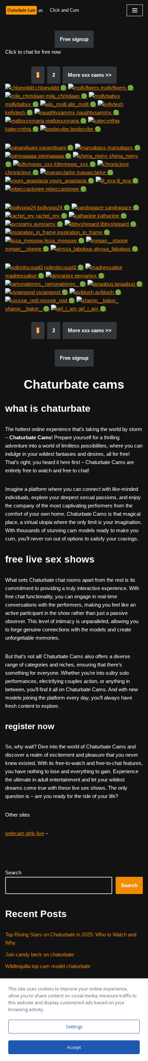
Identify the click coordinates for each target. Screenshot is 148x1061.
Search (13, 872)
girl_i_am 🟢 (91, 309)
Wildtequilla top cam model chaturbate (47, 966)
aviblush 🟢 (107, 292)
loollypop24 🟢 (53, 207)
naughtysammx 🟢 (97, 112)
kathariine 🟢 (111, 216)
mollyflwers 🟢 (116, 88)
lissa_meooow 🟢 (64, 240)
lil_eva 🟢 (127, 180)
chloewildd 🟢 (50, 88)
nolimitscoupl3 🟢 (63, 267)
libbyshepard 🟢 (118, 224)
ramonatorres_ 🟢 (65, 284)
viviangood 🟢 (51, 292)
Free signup (74, 39)
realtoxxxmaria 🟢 (65, 121)
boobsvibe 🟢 (85, 129)
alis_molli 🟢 (81, 104)
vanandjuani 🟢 (56, 147)
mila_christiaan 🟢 (65, 96)
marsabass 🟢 (123, 147)
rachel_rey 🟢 (50, 216)
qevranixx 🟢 (89, 276)
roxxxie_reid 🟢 (56, 300)
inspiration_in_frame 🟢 (83, 232)
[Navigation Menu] (135, 10)
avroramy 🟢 (47, 224)
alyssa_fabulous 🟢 (115, 249)
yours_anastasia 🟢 (71, 180)
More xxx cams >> (90, 75)
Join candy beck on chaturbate (39, 954)
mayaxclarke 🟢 (94, 172)
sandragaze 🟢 (121, 207)
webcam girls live (24, 833)
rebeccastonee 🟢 (65, 189)
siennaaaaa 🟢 (54, 156)
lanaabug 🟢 (128, 284)
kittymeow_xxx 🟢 (74, 164)
